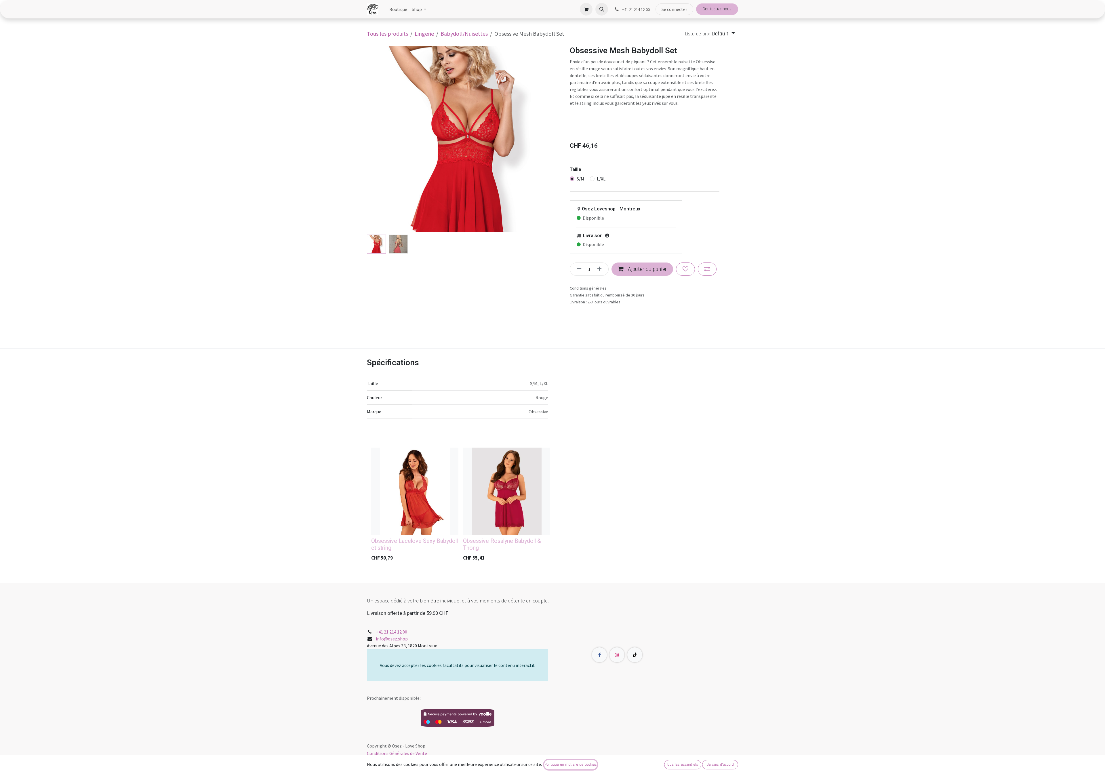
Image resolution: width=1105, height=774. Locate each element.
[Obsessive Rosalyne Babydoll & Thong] (506, 491)
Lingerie (424, 33)
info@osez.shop (392, 639)
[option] (552, 506)
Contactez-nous (716, 9)
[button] (601, 9)
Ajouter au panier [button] (646, 269)
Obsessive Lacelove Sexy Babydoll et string (414, 544)
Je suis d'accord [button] (720, 764)
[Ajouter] (601, 269)
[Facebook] (599, 654)
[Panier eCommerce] (586, 9)
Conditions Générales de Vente (397, 753)
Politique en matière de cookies (570, 764)
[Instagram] (616, 654)
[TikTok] (634, 654)
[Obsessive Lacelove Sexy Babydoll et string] (414, 491)
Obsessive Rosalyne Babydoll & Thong (502, 544)
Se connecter (674, 9)
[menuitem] (398, 9)
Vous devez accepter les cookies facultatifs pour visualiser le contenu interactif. (457, 665)
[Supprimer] (577, 269)
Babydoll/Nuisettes (464, 33)
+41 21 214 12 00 (391, 632)
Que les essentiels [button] (682, 764)
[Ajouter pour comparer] (707, 269)
